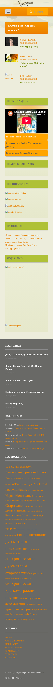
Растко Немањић (12, 500)
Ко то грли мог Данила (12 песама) (22, 153)
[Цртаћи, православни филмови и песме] (26, 3)
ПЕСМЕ (8, 637)
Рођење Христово (27, 500)
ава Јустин (31, 511)
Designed (9, 678)
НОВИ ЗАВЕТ (25, 57)
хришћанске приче (19, 609)
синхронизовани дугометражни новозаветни (25, 541)
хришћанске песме (34, 604)
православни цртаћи (34, 524)
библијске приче (29, 515)
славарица (22, 598)
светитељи (34, 529)
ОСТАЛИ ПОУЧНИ (27, 40)
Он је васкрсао (27, 82)
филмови (20, 603)
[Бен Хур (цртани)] (11, 41)
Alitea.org (20, 678)
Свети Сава (40, 500)
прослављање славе (23, 529)
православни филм (15, 523)
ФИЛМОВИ (10, 658)
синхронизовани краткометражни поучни (20, 590)
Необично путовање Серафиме (32, 490)
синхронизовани (11, 535)
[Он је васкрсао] (11, 76)
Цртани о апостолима (16, 510)
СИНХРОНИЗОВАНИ (28, 43)
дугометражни (17, 519)
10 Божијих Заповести (18, 466)
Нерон (10, 495)
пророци (11, 528)
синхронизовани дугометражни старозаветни (20, 565)
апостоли (16, 515)
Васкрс (25, 478)
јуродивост (30, 619)
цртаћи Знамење (30, 614)
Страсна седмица (33, 506)
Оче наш (38, 496)
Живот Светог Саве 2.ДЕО (16, 242)
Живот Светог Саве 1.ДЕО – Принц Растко (23, 238)
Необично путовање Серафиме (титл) (21, 245)
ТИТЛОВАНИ (11, 654)
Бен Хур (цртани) (29, 46)
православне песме (29, 519)
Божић (18, 478)
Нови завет (24, 495)
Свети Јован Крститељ (28, 425)
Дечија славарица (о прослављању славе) (22, 235)
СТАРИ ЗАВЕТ (12, 651)
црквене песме (18, 614)
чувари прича (15, 619)
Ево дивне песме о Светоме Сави (21, 137)
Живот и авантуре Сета (26, 484)
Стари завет (14, 505)
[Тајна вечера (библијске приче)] (11, 58)
